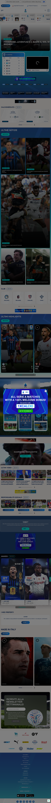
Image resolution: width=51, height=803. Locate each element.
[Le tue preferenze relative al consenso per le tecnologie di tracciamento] (48, 800)
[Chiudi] (46, 391)
